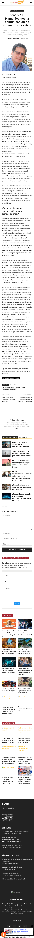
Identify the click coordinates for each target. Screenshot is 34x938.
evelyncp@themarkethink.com (11, 841)
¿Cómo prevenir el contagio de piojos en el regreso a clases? (8, 740)
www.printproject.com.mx (10, 863)
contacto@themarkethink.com (11, 847)
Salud (3, 465)
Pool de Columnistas (13, 38)
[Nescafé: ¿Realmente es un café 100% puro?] (9, 682)
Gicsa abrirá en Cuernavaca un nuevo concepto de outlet (24, 651)
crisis (23, 387)
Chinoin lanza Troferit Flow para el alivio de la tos (25, 709)
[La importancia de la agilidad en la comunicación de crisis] (6, 444)
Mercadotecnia (13, 10)
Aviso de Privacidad (8, 808)
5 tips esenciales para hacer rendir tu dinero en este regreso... (24, 740)
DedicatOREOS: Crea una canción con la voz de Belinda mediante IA (25, 633)
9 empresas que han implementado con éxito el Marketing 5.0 (8, 670)
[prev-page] (3, 505)
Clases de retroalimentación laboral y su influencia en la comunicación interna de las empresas (22, 476)
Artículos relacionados (10, 437)
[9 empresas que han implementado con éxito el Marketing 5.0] (9, 662)
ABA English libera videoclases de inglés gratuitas (8, 399)
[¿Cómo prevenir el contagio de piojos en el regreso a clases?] (9, 732)
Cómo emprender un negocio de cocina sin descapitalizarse (24, 691)
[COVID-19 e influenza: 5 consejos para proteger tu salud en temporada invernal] (6, 462)
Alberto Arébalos (14, 385)
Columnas (21, 10)
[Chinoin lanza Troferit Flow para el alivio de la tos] (25, 700)
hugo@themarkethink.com (10, 839)
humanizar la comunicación (9, 389)
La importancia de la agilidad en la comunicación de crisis (20, 444)
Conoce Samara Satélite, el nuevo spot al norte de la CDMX (9, 651)
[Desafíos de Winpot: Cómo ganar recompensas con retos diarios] (9, 771)
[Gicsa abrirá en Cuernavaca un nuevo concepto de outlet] (25, 643)
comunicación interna (8, 387)
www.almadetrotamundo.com (11, 875)
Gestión (4, 476)
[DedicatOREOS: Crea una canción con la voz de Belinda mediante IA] (25, 624)
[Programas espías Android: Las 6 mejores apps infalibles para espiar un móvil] (25, 662)
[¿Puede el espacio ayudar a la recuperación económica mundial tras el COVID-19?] (6, 496)
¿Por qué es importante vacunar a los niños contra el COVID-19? (21, 487)
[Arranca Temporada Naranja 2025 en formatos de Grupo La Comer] (9, 624)
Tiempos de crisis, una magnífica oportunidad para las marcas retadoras (21, 453)
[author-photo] (17, 417)
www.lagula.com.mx (8, 869)
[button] (3, 2)
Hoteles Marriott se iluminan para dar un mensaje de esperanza (25, 399)
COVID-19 (18, 387)
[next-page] (6, 505)
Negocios (4, 447)
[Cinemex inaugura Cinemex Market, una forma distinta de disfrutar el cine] (9, 701)
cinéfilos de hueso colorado (17, 879)
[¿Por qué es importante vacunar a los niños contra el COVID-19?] (6, 487)
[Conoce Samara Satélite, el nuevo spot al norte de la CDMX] (9, 643)
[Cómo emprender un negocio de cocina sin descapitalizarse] (25, 682)
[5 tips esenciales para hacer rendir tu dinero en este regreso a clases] (25, 732)
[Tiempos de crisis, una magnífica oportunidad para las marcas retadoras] (6, 453)
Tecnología (4, 498)
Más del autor (23, 437)
